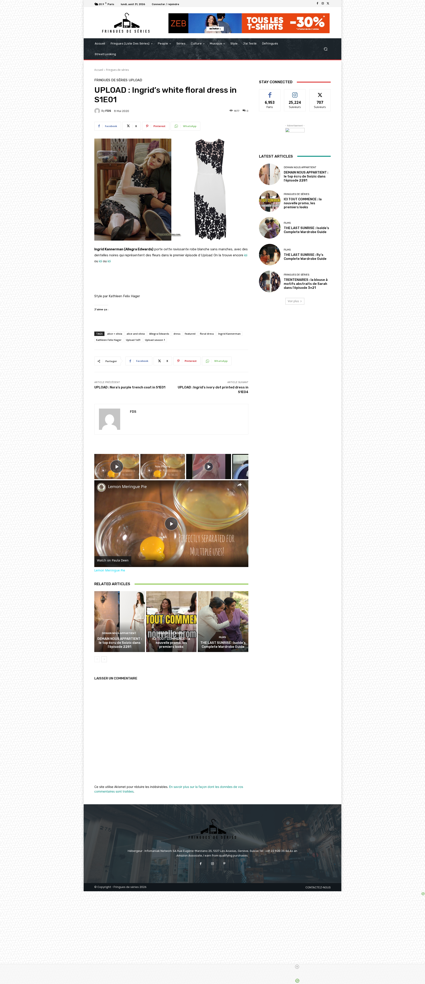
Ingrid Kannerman (229, 333)
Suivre (294, 92)
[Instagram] (322, 3)
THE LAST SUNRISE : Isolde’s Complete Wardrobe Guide (223, 645)
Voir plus (293, 301)
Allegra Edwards (159, 333)
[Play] (208, 466)
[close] (214, 967)
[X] (328, 3)
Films (222, 637)
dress (177, 333)
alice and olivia (136, 333)
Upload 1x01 (133, 340)
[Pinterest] (224, 863)
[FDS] (97, 111)
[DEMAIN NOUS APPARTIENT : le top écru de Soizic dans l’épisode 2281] (119, 621)
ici (245, 255)
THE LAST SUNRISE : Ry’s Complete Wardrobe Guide (305, 257)
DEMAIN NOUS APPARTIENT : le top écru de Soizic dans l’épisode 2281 (119, 643)
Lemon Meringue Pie (127, 486)
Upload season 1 (155, 340)
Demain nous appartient (119, 633)
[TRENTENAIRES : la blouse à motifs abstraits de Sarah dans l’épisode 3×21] (269, 281)
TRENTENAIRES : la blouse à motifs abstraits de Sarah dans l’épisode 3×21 (306, 284)
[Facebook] (317, 3)
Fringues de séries (117, 70)
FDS (108, 110)
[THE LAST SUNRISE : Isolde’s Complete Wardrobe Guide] (223, 621)
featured (190, 333)
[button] (325, 49)
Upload (135, 80)
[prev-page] (97, 659)
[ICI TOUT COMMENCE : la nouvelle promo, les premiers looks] (171, 621)
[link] (101, 487)
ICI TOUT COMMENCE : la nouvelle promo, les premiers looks (171, 643)
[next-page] (104, 659)
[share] (239, 484)
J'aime (270, 92)
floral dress (207, 333)
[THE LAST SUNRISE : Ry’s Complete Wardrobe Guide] (269, 254)
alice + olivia (114, 333)
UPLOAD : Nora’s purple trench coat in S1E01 (129, 387)
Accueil (98, 70)
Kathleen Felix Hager (109, 340)
